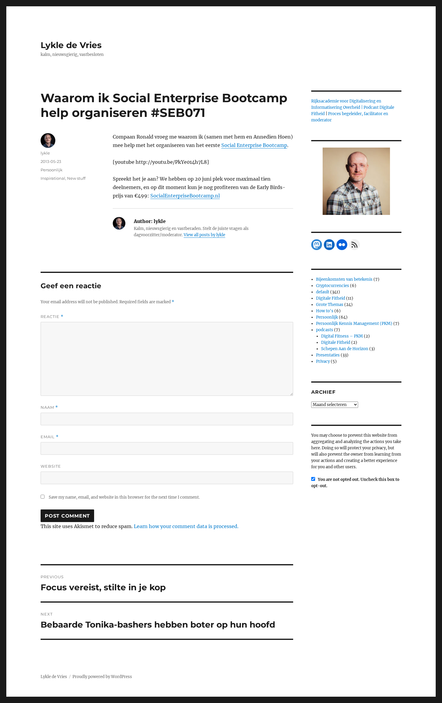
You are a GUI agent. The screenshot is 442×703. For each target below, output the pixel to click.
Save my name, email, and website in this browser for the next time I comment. (124, 497)
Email (50, 436)
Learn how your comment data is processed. (186, 526)
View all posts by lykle (204, 234)
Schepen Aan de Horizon (344, 348)
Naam (49, 407)
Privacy (323, 361)
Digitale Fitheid (330, 298)
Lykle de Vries (71, 45)
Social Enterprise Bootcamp (254, 145)
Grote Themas (329, 304)
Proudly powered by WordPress (102, 676)
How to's (324, 310)
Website (51, 466)
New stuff (76, 178)
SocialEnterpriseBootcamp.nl (185, 196)
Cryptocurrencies (332, 285)
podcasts (324, 329)
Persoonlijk (52, 169)
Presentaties (328, 355)
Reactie (52, 316)
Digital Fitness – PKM (342, 336)
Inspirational (53, 178)
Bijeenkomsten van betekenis (344, 279)
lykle (45, 153)
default (322, 292)
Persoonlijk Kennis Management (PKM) (354, 323)
